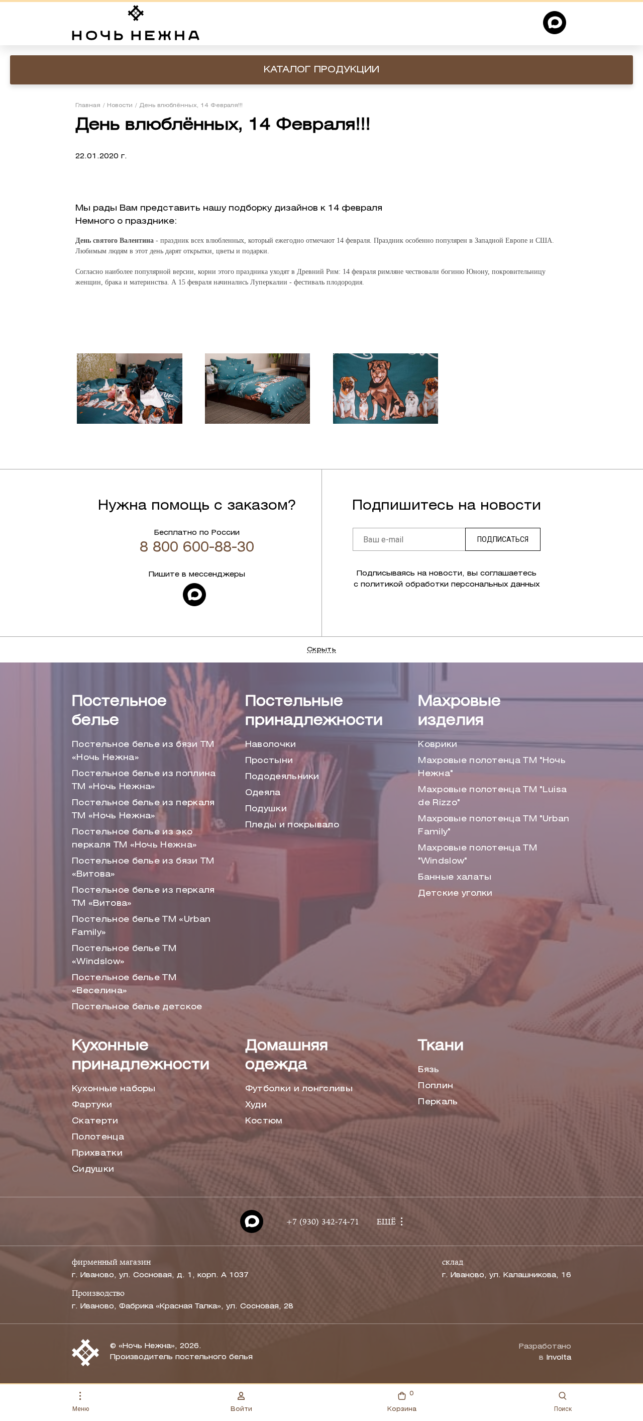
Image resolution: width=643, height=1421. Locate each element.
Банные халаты (454, 877)
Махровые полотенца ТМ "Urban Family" (493, 825)
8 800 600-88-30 (197, 548)
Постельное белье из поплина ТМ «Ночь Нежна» (144, 780)
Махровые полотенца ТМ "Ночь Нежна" (492, 767)
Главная (87, 105)
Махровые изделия (459, 711)
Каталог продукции (321, 70)
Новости (120, 105)
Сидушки (93, 1169)
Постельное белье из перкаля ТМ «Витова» (143, 897)
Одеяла (263, 793)
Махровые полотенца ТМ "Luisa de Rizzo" (492, 796)
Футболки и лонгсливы (299, 1089)
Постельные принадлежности (314, 711)
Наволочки (270, 744)
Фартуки (92, 1105)
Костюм (264, 1121)
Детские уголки (455, 893)
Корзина (401, 1401)
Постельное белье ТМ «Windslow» (124, 955)
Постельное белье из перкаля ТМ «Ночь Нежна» (143, 809)
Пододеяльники (282, 777)
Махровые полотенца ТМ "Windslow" (477, 854)
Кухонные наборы (114, 1089)
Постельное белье (119, 711)
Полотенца (98, 1137)
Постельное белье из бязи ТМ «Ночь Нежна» (143, 751)
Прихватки (97, 1153)
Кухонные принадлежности (140, 1056)
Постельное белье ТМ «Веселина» (124, 984)
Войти (241, 1409)
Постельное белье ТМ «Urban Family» (141, 926)
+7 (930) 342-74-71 (322, 1222)
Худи (256, 1105)
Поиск (563, 1408)
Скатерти (95, 1121)
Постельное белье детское (137, 1007)
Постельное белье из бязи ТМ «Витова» (143, 868)
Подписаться (502, 539)
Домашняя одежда (286, 1056)
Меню (80, 1408)
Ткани (441, 1046)
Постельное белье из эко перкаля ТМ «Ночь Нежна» (134, 838)
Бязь (428, 1070)
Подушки (266, 809)
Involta (558, 1358)
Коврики (437, 744)
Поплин (435, 1086)
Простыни (269, 761)
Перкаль (438, 1102)
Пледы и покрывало (292, 825)
